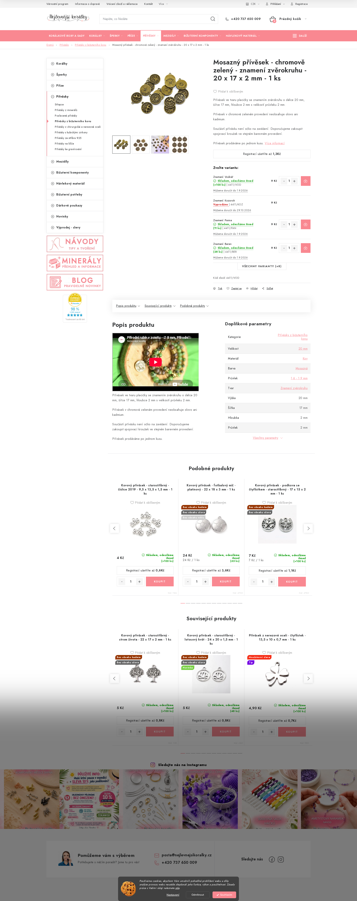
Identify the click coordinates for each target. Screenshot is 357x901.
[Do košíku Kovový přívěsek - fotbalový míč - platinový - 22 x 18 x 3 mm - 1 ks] (226, 581)
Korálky (61, 63)
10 (235, 753)
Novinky (62, 216)
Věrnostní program (57, 4)
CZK (253, 4)
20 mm (303, 349)
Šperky (61, 74)
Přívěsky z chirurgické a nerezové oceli (78, 127)
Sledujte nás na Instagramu (182, 764)
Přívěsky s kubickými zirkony (71, 132)
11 (240, 753)
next (308, 528)
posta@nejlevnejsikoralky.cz (187, 855)
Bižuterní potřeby (69, 194)
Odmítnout (198, 895)
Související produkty (158, 306)
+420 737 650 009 (245, 19)
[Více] (300, 35)
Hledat (213, 19)
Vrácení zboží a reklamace (122, 4)
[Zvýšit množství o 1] (294, 181)
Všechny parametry (265, 438)
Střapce (59, 104)
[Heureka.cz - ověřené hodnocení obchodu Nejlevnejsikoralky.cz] (74, 308)
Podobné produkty (192, 306)
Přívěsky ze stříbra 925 (68, 138)
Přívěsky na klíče (64, 143)
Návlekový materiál (70, 183)
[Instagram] (281, 859)
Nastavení (173, 895)
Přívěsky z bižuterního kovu (73, 121)
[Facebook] (272, 859)
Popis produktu (126, 306)
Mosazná (302, 368)
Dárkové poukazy (69, 205)
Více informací (275, 143)
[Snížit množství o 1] (284, 181)
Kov (305, 358)
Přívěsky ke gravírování (68, 149)
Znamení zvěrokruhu (294, 388)
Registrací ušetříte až (262, 154)
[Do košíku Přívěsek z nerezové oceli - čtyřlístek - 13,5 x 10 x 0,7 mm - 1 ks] (292, 732)
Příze (60, 85)
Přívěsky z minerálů (66, 110)
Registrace (301, 4)
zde (177, 888)
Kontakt (148, 4)
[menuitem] (66, 35)
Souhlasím (226, 895)
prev (114, 528)
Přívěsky (62, 96)
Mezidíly (62, 161)
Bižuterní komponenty (72, 172)
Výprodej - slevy (68, 227)
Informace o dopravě (87, 4)
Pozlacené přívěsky (66, 115)
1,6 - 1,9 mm (299, 378)
